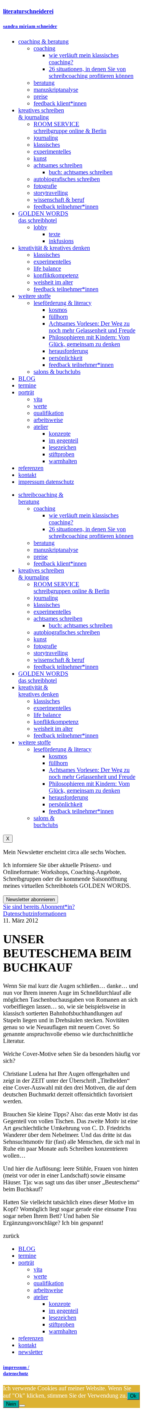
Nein (11, 1404)
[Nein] (22, 1406)
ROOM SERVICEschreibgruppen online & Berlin (71, 587)
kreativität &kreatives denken (38, 690)
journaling (46, 598)
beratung (44, 543)
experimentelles (52, 611)
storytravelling (51, 653)
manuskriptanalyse (56, 550)
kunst (40, 639)
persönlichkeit (65, 804)
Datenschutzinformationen (34, 913)
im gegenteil (63, 1310)
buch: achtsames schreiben (80, 625)
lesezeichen (62, 1317)
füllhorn (58, 763)
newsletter (30, 1352)
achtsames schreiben (58, 618)
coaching (44, 508)
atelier (41, 1297)
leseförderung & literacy (63, 749)
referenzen (30, 1338)
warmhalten (63, 1331)
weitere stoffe (34, 742)
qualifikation (49, 1283)
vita (38, 1269)
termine (27, 1255)
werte (40, 1276)
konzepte (60, 1304)
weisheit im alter (53, 728)
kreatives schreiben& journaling (41, 574)
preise (41, 556)
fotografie (45, 646)
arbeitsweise (48, 1290)
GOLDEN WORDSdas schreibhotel (43, 677)
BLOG (26, 1249)
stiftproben (61, 1324)
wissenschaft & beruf (59, 660)
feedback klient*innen (60, 563)
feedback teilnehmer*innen (66, 666)
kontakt (27, 1345)
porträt (26, 1262)
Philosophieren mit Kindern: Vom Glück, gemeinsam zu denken (89, 787)
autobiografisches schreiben (67, 632)
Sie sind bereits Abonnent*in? (39, 906)
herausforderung (68, 797)
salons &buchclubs (46, 821)
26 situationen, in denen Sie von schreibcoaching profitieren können (91, 532)
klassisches (47, 605)
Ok (133, 1396)
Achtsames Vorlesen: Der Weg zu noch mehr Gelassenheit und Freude (92, 773)
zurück (11, 1236)
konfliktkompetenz (56, 721)
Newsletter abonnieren (30, 899)
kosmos (58, 756)
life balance (47, 715)
